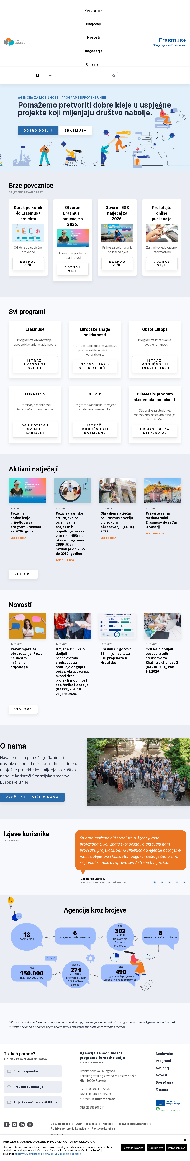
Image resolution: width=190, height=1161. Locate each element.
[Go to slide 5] (184, 882)
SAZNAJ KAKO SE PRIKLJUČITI (95, 366)
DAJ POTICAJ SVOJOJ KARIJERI (35, 429)
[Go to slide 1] (154, 882)
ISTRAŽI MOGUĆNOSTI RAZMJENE (95, 429)
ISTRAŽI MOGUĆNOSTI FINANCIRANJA (155, 364)
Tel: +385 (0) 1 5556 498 (96, 1089)
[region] (95, 1148)
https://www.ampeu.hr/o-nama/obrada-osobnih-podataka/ (48, 1153)
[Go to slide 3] (169, 882)
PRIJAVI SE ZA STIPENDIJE (155, 431)
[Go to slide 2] (162, 882)
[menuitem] (93, 24)
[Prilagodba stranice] (25, 75)
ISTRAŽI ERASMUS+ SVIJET (35, 364)
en (50, 75)
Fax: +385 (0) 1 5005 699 (96, 1094)
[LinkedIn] (22, 1124)
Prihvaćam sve (176, 1147)
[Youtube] (14, 1124)
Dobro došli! (38, 130)
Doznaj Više (28, 263)
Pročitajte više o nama (32, 797)
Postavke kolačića (132, 1147)
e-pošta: (97, 1099)
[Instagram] (30, 1124)
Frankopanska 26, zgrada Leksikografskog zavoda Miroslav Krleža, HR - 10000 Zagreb (108, 1076)
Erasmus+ (75, 130)
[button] (93, 10)
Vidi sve (23, 574)
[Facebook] (7, 1124)
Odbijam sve (155, 1147)
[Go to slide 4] (177, 882)
